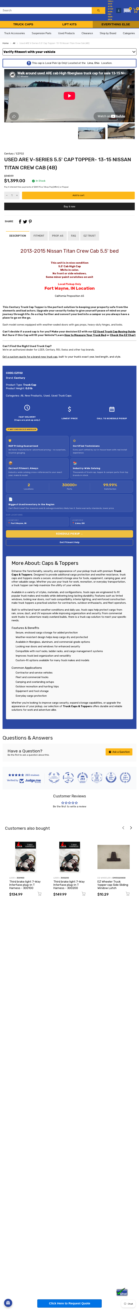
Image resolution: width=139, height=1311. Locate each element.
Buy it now (69, 206)
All (21, 395)
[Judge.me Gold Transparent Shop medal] (68, 777)
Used (46, 395)
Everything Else (116, 24)
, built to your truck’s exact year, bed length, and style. (62, 356)
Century (9, 153)
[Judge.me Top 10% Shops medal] (111, 777)
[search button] (98, 10)
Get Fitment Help (70, 542)
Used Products (66, 33)
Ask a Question (121, 751)
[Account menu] (118, 10)
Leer (12, 878)
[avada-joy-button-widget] (8, 1303)
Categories (129, 33)
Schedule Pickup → (69, 533)
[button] (127, 10)
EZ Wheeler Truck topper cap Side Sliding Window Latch (112, 884)
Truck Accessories (14, 33)
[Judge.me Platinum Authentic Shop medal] (54, 777)
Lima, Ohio (93, 63)
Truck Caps (23, 24)
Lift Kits (69, 24)
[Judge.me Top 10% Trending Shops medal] (125, 777)
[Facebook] (20, 222)
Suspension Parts (41, 33)
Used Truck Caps (61, 395)
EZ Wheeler (104, 878)
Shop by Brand (108, 33)
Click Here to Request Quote (69, 1303)
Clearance (87, 33)
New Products (33, 395)
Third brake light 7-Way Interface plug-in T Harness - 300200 (69, 884)
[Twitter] (25, 222)
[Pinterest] (30, 222)
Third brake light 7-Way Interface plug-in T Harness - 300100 (25, 884)
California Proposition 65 (69, 295)
